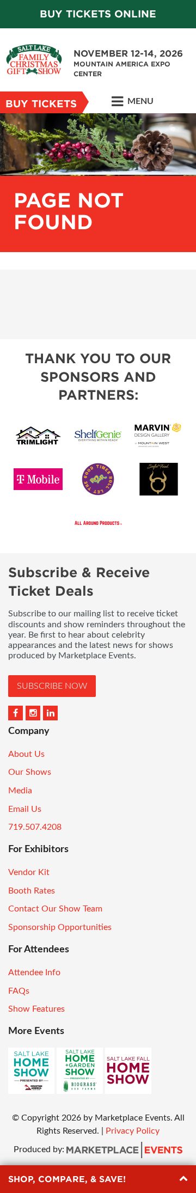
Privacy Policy (133, 1131)
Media (20, 790)
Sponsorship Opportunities (60, 927)
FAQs (18, 991)
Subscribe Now (52, 686)
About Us (26, 754)
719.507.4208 (35, 827)
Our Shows (29, 772)
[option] (98, 182)
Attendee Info (34, 972)
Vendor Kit (29, 872)
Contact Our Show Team (55, 908)
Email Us (24, 809)
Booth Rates (31, 890)
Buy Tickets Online (98, 14)
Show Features (36, 1009)
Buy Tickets (41, 103)
